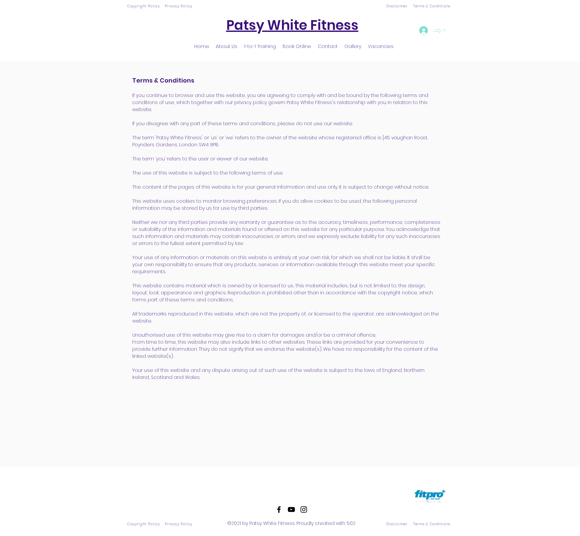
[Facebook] (279, 509)
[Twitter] (291, 509)
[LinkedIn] (303, 509)
